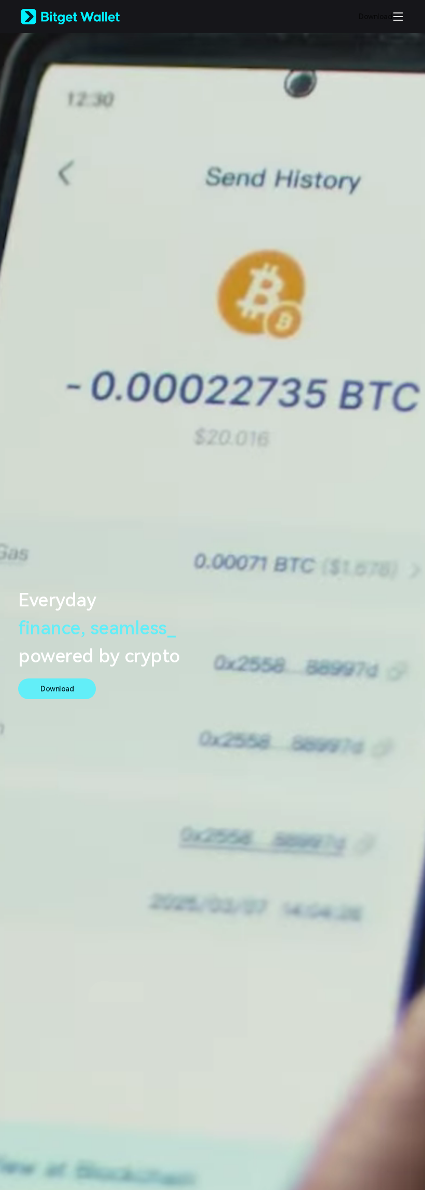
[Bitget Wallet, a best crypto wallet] (83, 16)
